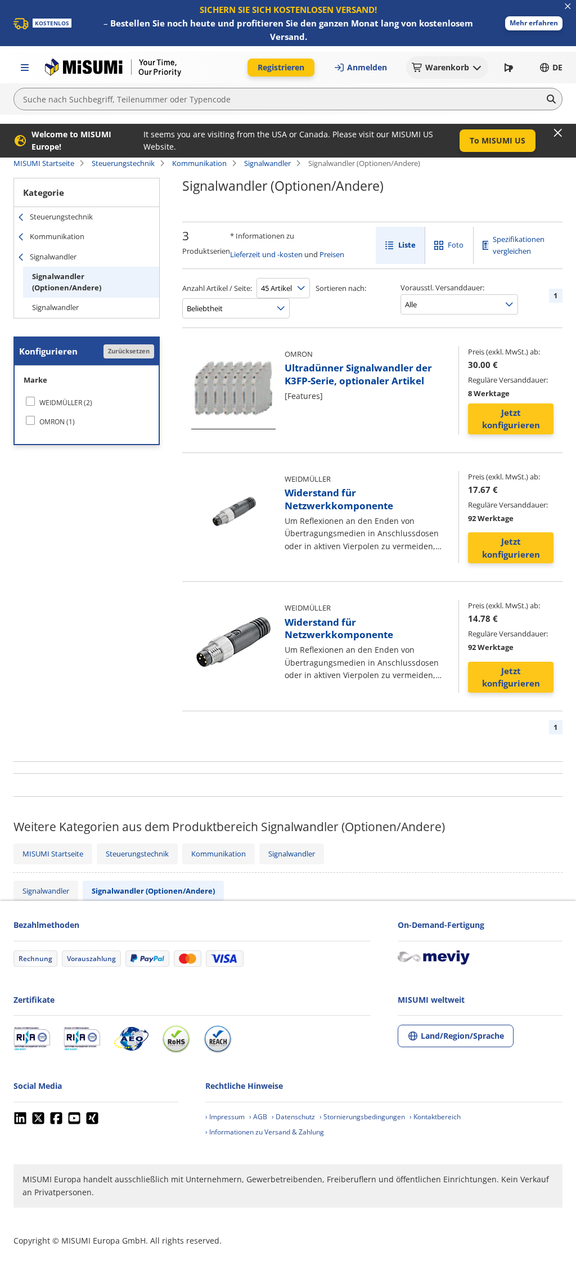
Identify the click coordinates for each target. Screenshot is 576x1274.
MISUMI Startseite (44, 163)
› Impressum (225, 1117)
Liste (407, 245)
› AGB (258, 1117)
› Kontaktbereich (435, 1117)
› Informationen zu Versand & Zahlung (264, 1132)
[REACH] (218, 1039)
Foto (456, 245)
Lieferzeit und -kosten (266, 254)
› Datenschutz (293, 1117)
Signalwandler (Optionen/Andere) (66, 282)
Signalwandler (267, 163)
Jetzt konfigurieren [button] (511, 419)
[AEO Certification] (131, 1039)
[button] (533, 23)
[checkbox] (86, 402)
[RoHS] (176, 1039)
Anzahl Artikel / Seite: (217, 288)
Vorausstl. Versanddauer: (442, 287)
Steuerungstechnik (123, 163)
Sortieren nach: (341, 288)
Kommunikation (199, 163)
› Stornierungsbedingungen (362, 1117)
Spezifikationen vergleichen (518, 245)
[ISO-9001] (32, 1039)
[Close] (558, 133)
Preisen (332, 254)
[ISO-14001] (82, 1039)
